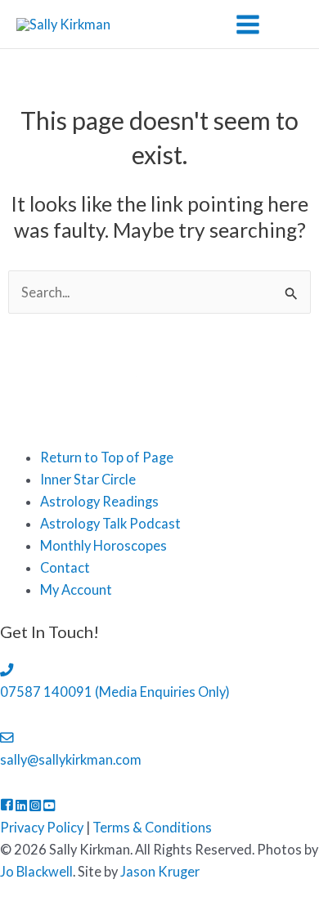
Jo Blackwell (36, 871)
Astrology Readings (99, 501)
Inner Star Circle (88, 479)
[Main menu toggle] (247, 24)
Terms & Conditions (152, 827)
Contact (65, 567)
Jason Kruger (160, 871)
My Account (76, 589)
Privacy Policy (41, 827)
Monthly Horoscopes (103, 545)
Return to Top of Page (106, 457)
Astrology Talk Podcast (110, 523)
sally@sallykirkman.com (71, 759)
